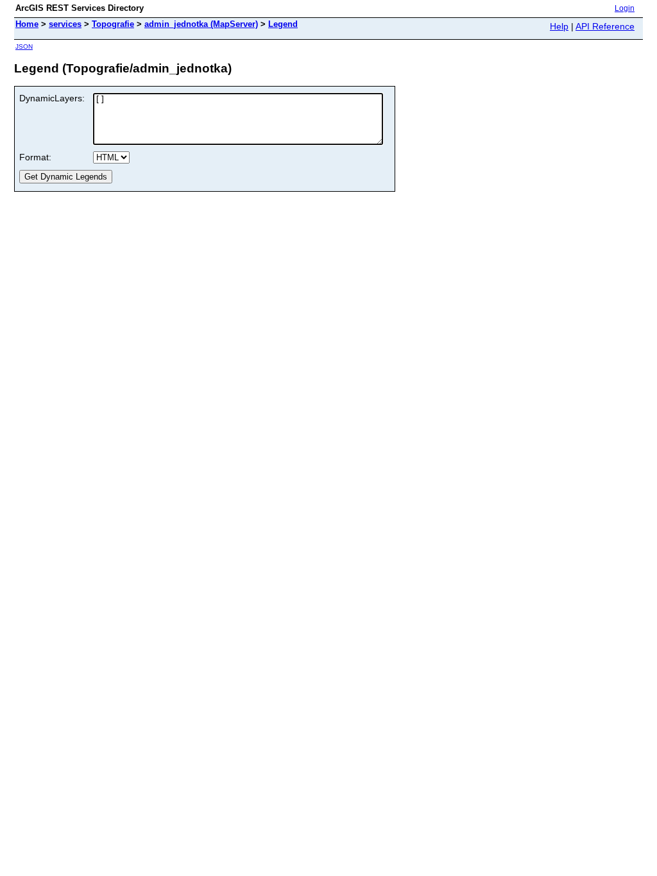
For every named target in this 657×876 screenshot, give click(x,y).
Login (625, 8)
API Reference (605, 26)
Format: (35, 157)
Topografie (113, 24)
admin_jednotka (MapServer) (201, 24)
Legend (283, 24)
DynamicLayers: (52, 98)
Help (559, 26)
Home (26, 24)
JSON (24, 46)
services (65, 24)
